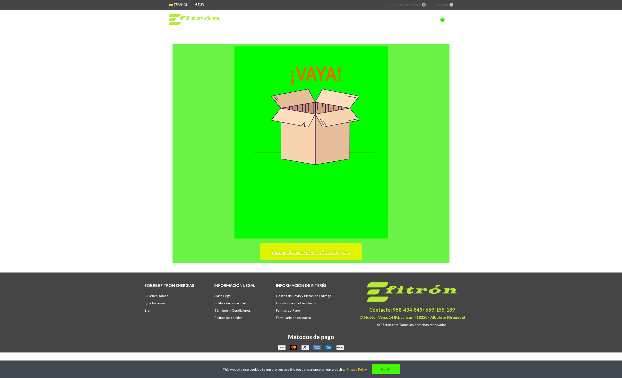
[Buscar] (430, 22)
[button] (311, 251)
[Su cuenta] (450, 22)
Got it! (385, 369)
